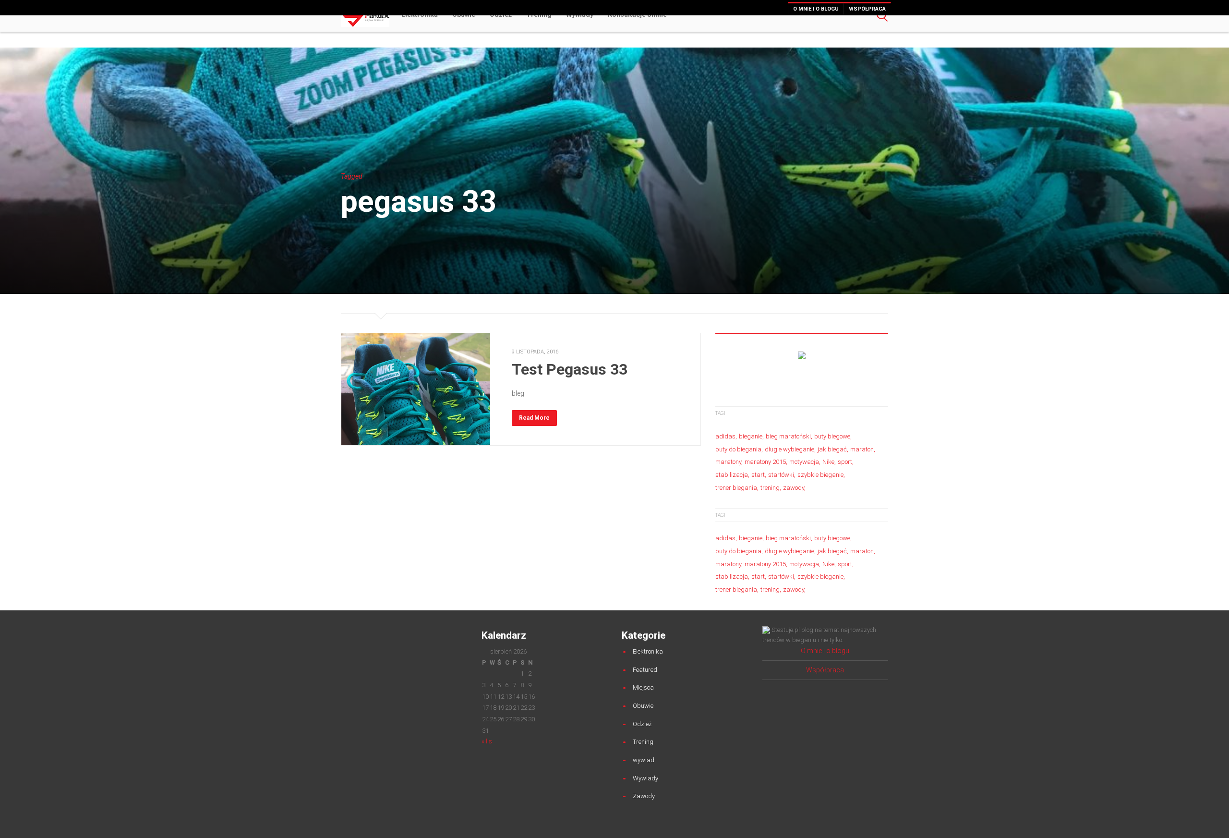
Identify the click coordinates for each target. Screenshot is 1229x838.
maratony (728, 461)
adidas (725, 436)
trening (770, 487)
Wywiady (645, 778)
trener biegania (736, 487)
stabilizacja (731, 474)
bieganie (750, 436)
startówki (781, 474)
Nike (828, 461)
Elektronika (648, 651)
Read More (534, 417)
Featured (645, 669)
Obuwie (643, 705)
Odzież (642, 724)
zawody (793, 487)
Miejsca (643, 687)
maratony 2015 (765, 461)
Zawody (644, 796)
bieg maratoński (788, 436)
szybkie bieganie (820, 474)
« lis (487, 741)
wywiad (643, 760)
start (758, 474)
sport (845, 461)
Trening (643, 741)
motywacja (804, 461)
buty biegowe (832, 436)
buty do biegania (738, 449)
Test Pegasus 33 (569, 369)
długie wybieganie (789, 449)
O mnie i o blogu (816, 9)
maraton (862, 449)
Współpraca (867, 9)
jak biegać (832, 449)
